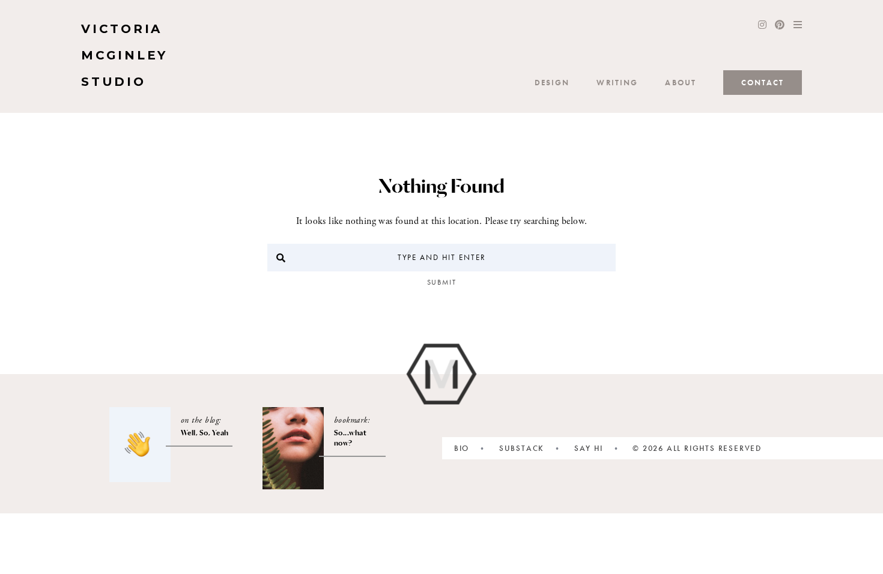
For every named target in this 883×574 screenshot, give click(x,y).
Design (552, 82)
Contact (762, 82)
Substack (521, 448)
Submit (442, 282)
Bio (461, 448)
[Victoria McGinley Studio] (442, 374)
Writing (617, 82)
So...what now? (350, 437)
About (680, 82)
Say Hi (588, 448)
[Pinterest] (779, 26)
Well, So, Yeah (205, 432)
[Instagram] (762, 26)
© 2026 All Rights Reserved (697, 448)
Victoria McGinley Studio (124, 55)
